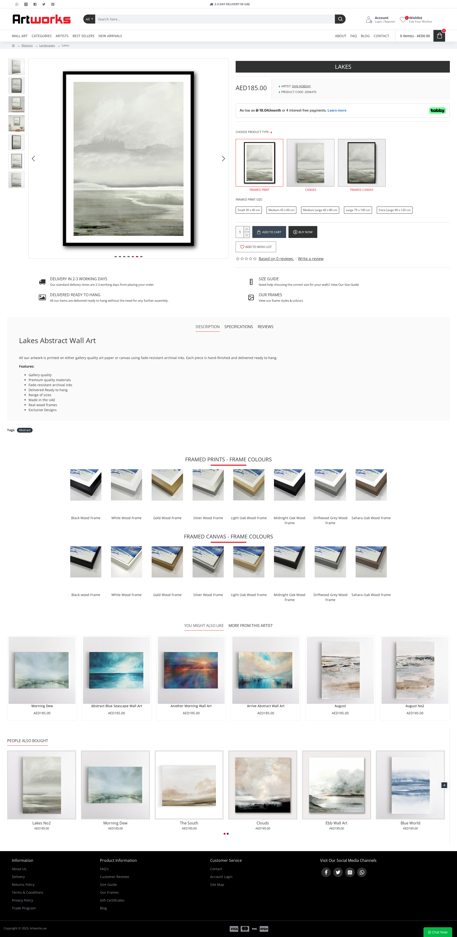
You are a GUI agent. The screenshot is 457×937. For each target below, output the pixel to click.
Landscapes (47, 45)
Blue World (410, 823)
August (340, 706)
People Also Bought (27, 740)
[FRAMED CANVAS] (362, 163)
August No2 (415, 706)
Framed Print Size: (249, 199)
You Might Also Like (204, 625)
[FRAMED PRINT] (259, 163)
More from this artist (250, 625)
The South (189, 823)
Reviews (265, 326)
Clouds (263, 823)
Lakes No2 (41, 823)
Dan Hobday (301, 86)
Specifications (238, 326)
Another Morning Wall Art (191, 706)
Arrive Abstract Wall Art (265, 706)
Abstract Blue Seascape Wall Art (116, 706)
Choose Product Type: (252, 132)
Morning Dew (42, 706)
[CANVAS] (310, 163)
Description (208, 326)
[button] (33, 158)
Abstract (27, 45)
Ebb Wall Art (337, 823)
